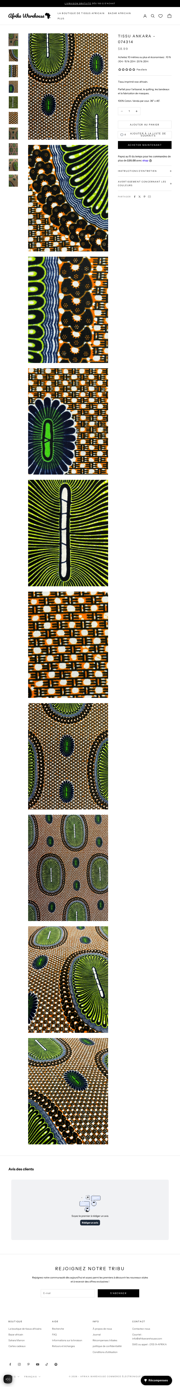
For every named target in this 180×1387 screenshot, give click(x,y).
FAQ (54, 1334)
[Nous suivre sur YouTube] (37, 1364)
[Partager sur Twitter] (139, 196)
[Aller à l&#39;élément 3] (13, 71)
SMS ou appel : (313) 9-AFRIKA (149, 1344)
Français (30, 1376)
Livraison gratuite (78, 3)
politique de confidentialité (107, 1346)
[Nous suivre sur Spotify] (56, 1364)
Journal (97, 1334)
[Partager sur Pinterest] (144, 196)
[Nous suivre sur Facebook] (10, 1364)
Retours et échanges (63, 1346)
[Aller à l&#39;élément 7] (13, 133)
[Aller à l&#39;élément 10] (13, 180)
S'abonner (118, 1293)
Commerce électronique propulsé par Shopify (139, 1376)
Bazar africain (119, 13)
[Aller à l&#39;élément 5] (13, 102)
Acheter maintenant (145, 145)
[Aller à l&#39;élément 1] (13, 39)
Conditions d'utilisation (105, 1352)
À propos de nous (102, 1328)
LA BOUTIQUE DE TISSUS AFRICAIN (81, 13)
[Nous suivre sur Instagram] (19, 1364)
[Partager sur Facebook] (134, 196)
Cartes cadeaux (17, 1346)
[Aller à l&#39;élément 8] (13, 149)
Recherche (58, 1328)
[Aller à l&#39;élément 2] (13, 55)
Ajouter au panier (145, 124)
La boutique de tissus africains (24, 1328)
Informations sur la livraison (67, 1340)
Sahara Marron (16, 1340)
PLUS (61, 18)
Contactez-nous (141, 1328)
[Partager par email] (149, 196)
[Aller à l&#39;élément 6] (13, 118)
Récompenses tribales (105, 1340)
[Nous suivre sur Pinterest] (28, 1364)
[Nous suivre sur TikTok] (47, 1364)
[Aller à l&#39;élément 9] (13, 164)
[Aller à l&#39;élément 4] (13, 86)
